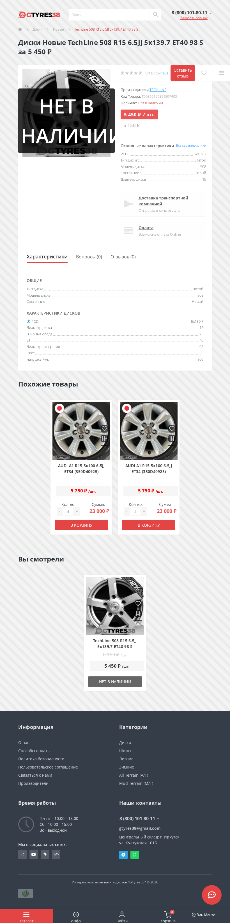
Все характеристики (191, 145)
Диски (38, 29)
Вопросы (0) (89, 257)
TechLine (158, 89)
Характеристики (47, 256)
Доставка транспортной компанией (163, 200)
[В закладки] (104, 429)
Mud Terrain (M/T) (136, 783)
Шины (125, 750)
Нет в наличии (115, 681)
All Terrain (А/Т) (133, 775)
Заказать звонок (194, 17)
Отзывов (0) (123, 257)
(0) (165, 73)
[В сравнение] (104, 439)
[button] (191, 12)
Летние (126, 758)
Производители (33, 783)
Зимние (126, 767)
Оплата (146, 227)
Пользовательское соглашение (48, 767)
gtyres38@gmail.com (139, 828)
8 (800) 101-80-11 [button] (137, 818)
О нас (23, 742)
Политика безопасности (41, 758)
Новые (58, 29)
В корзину (81, 525)
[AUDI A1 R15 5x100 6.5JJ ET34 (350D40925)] (81, 431)
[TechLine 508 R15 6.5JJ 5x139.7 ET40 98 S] (115, 606)
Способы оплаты (34, 750)
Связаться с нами (35, 775)
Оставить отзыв (183, 73)
